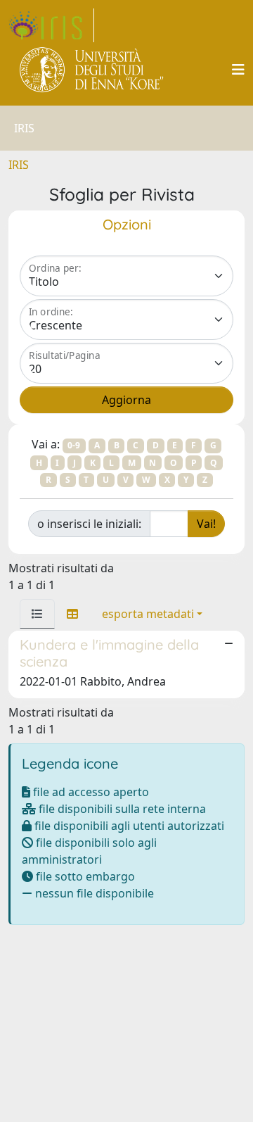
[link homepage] (51, 25)
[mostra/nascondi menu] (238, 70)
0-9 (73, 445)
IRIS (18, 164)
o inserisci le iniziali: (89, 523)
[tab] (37, 614)
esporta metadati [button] (148, 614)
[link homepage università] (92, 69)
